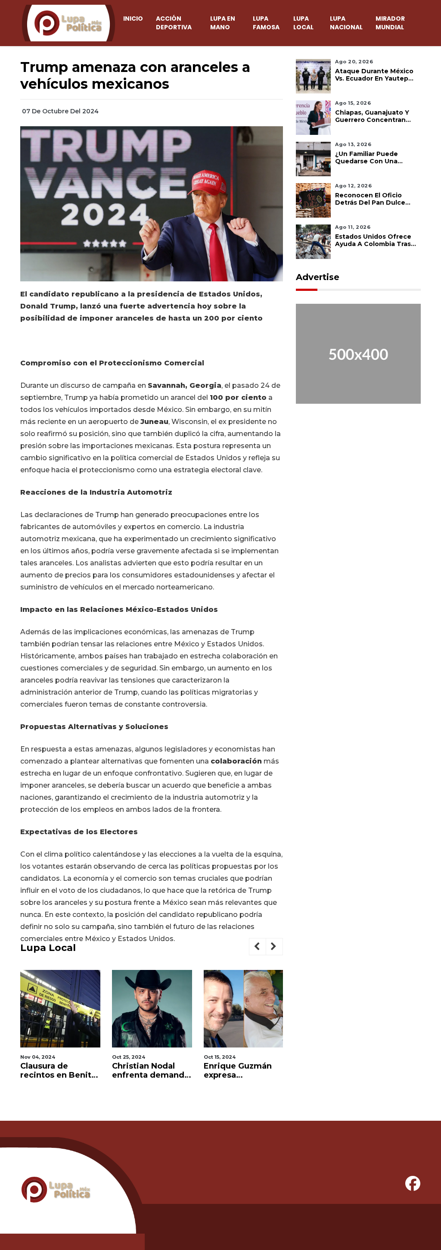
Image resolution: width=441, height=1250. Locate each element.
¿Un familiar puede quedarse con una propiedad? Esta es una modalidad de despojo (374, 157)
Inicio (133, 18)
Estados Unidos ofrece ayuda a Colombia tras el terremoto (373, 240)
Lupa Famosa (266, 22)
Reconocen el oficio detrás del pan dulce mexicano (370, 199)
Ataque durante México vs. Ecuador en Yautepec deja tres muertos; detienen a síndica (375, 75)
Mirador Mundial (390, 22)
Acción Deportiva (174, 22)
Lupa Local (303, 22)
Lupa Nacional (346, 22)
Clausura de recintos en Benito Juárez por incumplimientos (58, 1071)
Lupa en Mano (222, 22)
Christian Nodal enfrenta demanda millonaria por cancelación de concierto (150, 1071)
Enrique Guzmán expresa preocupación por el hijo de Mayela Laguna (240, 1071)
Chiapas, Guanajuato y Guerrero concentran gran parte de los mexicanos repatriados (373, 116)
